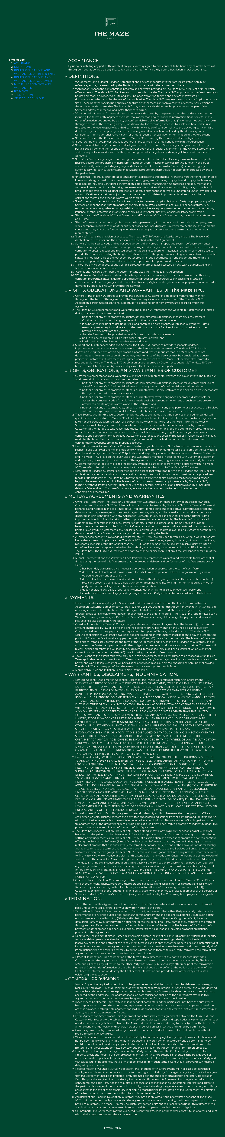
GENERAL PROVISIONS (29, 98)
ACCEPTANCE (23, 63)
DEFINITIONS (22, 66)
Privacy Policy (112, 1127)
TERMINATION (23, 94)
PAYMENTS (21, 91)
